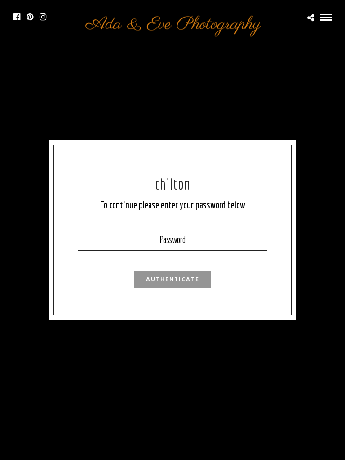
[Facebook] (16, 17)
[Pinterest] (30, 17)
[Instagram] (43, 17)
